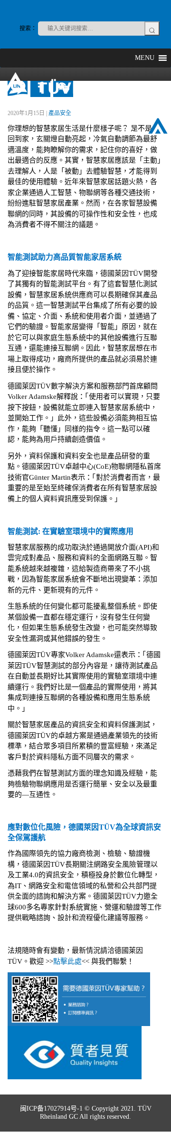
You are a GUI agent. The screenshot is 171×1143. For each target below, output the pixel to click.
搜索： (28, 28)
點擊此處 (67, 961)
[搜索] (152, 28)
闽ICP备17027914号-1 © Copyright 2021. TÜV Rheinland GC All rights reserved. (86, 1112)
